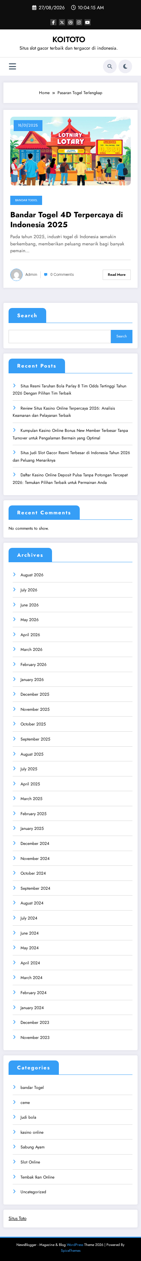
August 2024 (32, 903)
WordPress (75, 1244)
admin (31, 274)
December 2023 (35, 1022)
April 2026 (30, 635)
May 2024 (30, 948)
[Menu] (12, 66)
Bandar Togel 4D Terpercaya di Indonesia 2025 (66, 220)
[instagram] (79, 22)
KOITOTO (68, 39)
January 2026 (32, 680)
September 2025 (35, 739)
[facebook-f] (53, 22)
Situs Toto (17, 1218)
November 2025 (35, 709)
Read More (117, 274)
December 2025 (35, 694)
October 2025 (33, 724)
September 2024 (35, 888)
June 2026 (30, 605)
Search (27, 315)
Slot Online (30, 1162)
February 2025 (34, 814)
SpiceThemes (70, 1250)
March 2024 (31, 978)
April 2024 (30, 963)
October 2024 (33, 873)
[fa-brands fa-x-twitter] (62, 22)
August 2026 (32, 575)
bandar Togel (26, 200)
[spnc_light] (125, 66)
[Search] (110, 66)
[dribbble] (70, 22)
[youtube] (88, 22)
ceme (25, 1102)
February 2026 (34, 664)
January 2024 (32, 1008)
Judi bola (28, 1117)
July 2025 (29, 769)
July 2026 (29, 590)
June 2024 (30, 933)
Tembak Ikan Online (37, 1177)
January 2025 (32, 828)
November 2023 (35, 1037)
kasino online (32, 1132)
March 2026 (31, 649)
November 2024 (35, 858)
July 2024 (29, 918)
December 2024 (35, 843)
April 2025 (30, 784)
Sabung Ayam (32, 1147)
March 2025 (31, 799)
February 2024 (34, 993)
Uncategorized (33, 1192)
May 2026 (30, 620)
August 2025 (32, 754)
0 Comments (62, 274)
